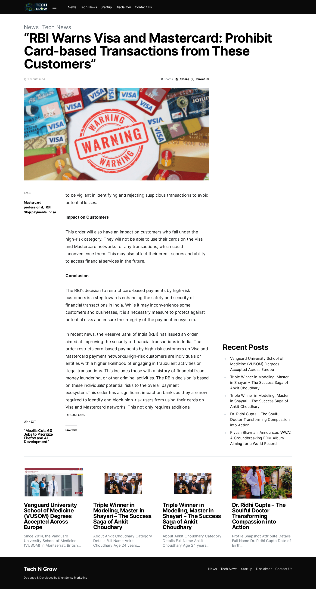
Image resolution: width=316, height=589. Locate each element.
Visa (52, 212)
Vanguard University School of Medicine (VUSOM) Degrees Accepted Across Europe (257, 364)
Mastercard (32, 202)
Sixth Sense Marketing (72, 577)
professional (33, 207)
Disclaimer (123, 7)
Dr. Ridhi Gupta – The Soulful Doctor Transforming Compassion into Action (260, 419)
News (72, 7)
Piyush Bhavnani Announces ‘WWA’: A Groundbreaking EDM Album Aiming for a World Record (260, 438)
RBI (48, 207)
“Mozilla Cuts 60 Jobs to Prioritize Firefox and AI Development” (38, 436)
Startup (106, 7)
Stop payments (35, 212)
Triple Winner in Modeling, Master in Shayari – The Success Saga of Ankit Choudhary (259, 382)
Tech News (88, 7)
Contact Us (143, 7)
